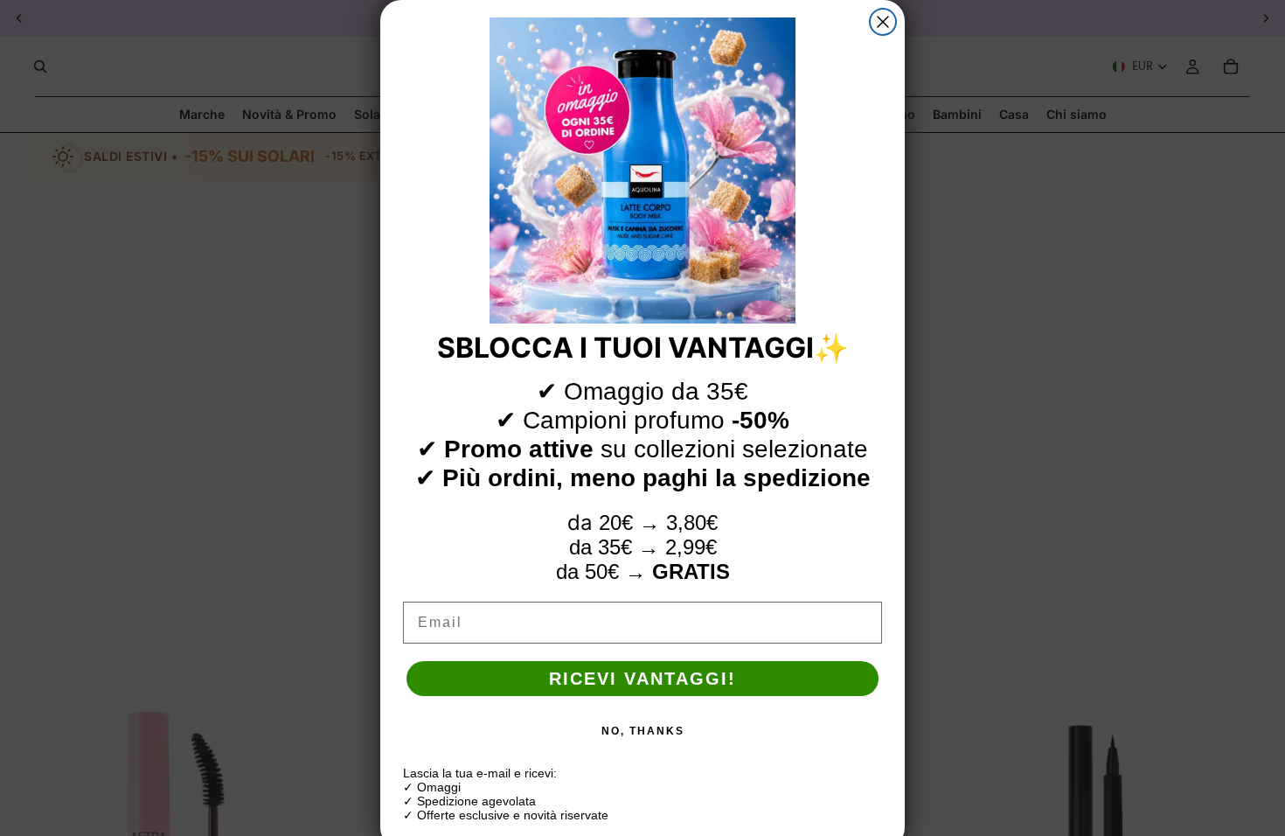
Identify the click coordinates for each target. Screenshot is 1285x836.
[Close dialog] (883, 22)
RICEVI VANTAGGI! (642, 678)
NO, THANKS (642, 731)
